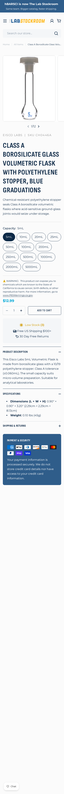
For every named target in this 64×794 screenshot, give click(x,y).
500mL (28, 257)
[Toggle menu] (5, 21)
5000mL (31, 267)
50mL (10, 247)
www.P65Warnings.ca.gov (18, 295)
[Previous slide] (28, 126)
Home (6, 44)
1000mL (46, 257)
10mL (23, 237)
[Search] (56, 33)
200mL (44, 247)
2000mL (12, 267)
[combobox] (32, 33)
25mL (54, 237)
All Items (18, 44)
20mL (39, 237)
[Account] (52, 21)
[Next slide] (38, 126)
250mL (11, 257)
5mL (9, 237)
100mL (26, 247)
